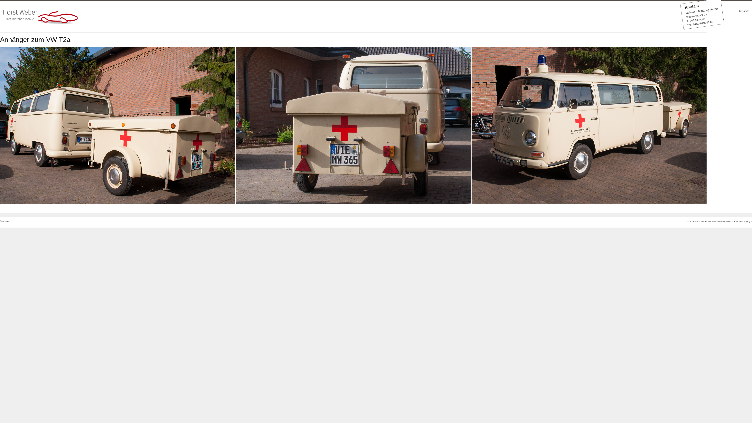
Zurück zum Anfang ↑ (742, 221)
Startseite (743, 11)
